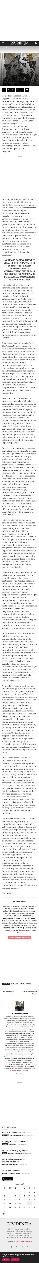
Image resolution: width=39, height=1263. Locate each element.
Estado (22, 983)
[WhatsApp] (13, 90)
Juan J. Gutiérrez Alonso (15, 1153)
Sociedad (5, 1144)
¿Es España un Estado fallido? (29, 993)
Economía (5, 1164)
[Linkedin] (18, 90)
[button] (3, 43)
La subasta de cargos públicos (15, 1150)
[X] (9, 90)
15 (29, 1199)
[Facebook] (4, 90)
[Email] (22, 90)
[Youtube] (28, 1247)
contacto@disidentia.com (24, 1241)
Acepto (6, 1260)
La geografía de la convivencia (15, 1141)
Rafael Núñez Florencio (19, 1014)
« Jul (3, 1214)
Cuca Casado (12, 1144)
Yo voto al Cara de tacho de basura (16, 1133)
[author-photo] (19, 1011)
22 (29, 1203)
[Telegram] (27, 90)
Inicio (2, 48)
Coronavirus (9, 48)
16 (34, 1199)
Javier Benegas (13, 1164)
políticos (28, 983)
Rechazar (15, 1260)
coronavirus (14, 983)
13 (19, 1199)
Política (11, 73)
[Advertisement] (19, 20)
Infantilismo (6, 1135)
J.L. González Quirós (14, 1173)
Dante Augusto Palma (16, 1135)
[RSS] (17, 1247)
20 (20, 1203)
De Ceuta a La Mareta (11, 1171)
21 (24, 1203)
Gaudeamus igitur (8, 992)
